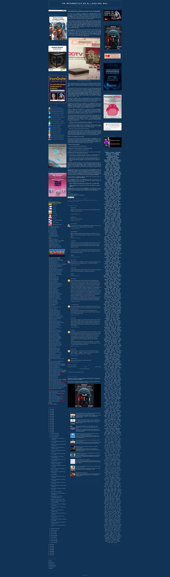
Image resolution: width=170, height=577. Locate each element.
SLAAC (110, 363)
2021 (51, 418)
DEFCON (116, 307)
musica (105, 433)
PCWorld (113, 226)
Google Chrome (108, 210)
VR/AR (116, 266)
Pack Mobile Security (53, 234)
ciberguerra (113, 224)
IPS (108, 441)
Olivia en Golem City (58, 266)
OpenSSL (114, 331)
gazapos (115, 529)
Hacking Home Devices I (58, 270)
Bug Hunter (55, 257)
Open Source (109, 200)
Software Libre (117, 212)
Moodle (115, 375)
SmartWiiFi (106, 512)
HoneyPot (110, 372)
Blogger (114, 287)
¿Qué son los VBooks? (53, 239)
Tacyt (115, 234)
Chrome (115, 230)
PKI (117, 331)
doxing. (114, 524)
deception (111, 393)
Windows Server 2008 (116, 346)
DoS (113, 337)
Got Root (54, 346)
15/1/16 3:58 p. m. (75, 327)
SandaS (119, 377)
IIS (111, 214)
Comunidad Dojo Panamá (57, 220)
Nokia (110, 446)
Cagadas (105, 397)
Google (109, 158)
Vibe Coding (109, 346)
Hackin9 (107, 401)
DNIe (109, 300)
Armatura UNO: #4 (56, 310)
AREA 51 (54, 217)
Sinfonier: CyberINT (56, 349)
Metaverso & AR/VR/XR (57, 274)
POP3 (120, 420)
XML (116, 392)
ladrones (105, 394)
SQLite (114, 310)
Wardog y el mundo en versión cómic (58, 499)
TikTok (115, 292)
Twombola (118, 515)
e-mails (106, 280)
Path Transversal (114, 446)
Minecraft (106, 498)
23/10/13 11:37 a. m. (75, 237)
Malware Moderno (56, 292)
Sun (105, 297)
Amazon (111, 228)
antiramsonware (118, 521)
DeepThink (118, 414)
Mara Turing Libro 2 (56, 296)
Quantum (118, 226)
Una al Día (54, 394)
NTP (112, 420)
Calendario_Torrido (108, 266)
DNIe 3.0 (114, 385)
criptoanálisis (115, 284)
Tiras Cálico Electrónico (57, 317)
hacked (118, 224)
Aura (115, 178)
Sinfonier (113, 269)
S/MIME (110, 377)
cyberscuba (73, 223)
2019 (51, 421)
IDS (115, 337)
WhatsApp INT (55, 282)
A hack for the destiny (57, 336)
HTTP (120, 228)
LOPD (107, 258)
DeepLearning (117, 262)
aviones (114, 406)
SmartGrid (118, 511)
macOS (107, 262)
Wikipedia (115, 379)
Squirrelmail (112, 451)
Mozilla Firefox (112, 271)
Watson (109, 517)
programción (114, 538)
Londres (114, 494)
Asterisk (107, 436)
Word (114, 455)
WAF (119, 332)
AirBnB (110, 411)
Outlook (114, 320)
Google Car (113, 398)
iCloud (109, 380)
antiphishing (109, 297)
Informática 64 (112, 281)
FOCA (114, 171)
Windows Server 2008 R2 (109, 455)
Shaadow (111, 424)
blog (119, 202)
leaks (110, 323)
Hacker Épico (55, 378)
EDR (115, 371)
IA (114, 155)
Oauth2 (114, 296)
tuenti (119, 284)
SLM (115, 327)
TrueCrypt (107, 392)
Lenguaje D (114, 493)
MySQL (118, 215)
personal (107, 175)
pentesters (111, 262)
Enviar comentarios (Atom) (78, 372)
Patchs (109, 389)
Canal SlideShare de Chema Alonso (57, 135)
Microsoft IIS (108, 403)
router (111, 410)
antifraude (119, 379)
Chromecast (107, 437)
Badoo (118, 471)
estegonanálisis (111, 407)
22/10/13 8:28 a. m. (75, 214)
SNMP (113, 377)
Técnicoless (117, 231)
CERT (112, 436)
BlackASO (114, 411)
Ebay (118, 437)
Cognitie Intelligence (118, 397)
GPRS (119, 213)
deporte (106, 341)
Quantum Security (56, 260)
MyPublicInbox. (112, 499)
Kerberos (105, 388)
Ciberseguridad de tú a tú (57, 284)
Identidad (115, 166)
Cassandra (118, 473)
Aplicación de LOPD (56, 400)
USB (106, 289)
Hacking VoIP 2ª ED (56, 375)
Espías (109, 415)
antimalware (114, 213)
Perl (112, 389)
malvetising (106, 534)
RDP (116, 301)
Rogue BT (118, 449)
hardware (111, 192)
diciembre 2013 (54, 433)
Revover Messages (112, 507)
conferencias (115, 158)
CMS (110, 336)
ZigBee (114, 521)
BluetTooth (117, 472)
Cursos (108, 162)
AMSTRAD (107, 294)
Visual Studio (110, 322)
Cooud (107, 476)
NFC (114, 291)
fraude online (113, 222)
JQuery (115, 490)
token (112, 237)
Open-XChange (110, 503)
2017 (51, 424)
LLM (114, 165)
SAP (112, 423)
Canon (118, 436)
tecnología (116, 304)
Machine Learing (118, 495)
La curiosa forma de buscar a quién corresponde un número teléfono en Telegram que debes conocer (87, 434)
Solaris (116, 512)
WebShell (118, 517)
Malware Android (56, 350)
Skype (119, 301)
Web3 (113, 183)
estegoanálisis (107, 318)
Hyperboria (119, 416)
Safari (110, 332)
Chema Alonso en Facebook (56, 129)
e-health (119, 322)
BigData (111, 188)
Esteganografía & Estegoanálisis (59, 363)
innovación (108, 187)
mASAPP (115, 380)
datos (116, 252)
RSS (111, 267)
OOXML (109, 239)
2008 (51, 551)
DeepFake (115, 361)
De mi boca (117, 476)
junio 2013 (53, 533)
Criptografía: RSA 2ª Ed (57, 371)
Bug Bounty (55, 300)
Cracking (75, 200)
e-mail (118, 175)
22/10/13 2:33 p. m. (75, 228)
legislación (114, 258)
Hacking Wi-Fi (55, 301)
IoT (120, 206)
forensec (109, 528)
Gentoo (106, 416)
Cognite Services (111, 397)
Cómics (106, 177)
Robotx (117, 507)
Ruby (117, 288)
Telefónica (118, 160)
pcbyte (72, 330)
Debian (107, 285)
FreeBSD (107, 481)
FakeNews (110, 248)
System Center (116, 425)
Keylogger (118, 442)
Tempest (106, 322)
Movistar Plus (108, 252)
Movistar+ (110, 249)
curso (118, 254)
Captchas (115, 280)
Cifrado (105, 193)
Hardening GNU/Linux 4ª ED (58, 370)
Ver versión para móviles (84, 368)
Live (109, 402)
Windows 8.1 (109, 311)
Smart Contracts (108, 302)
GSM (119, 270)
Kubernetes (55, 288)
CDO (118, 258)
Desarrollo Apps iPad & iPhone (58, 383)
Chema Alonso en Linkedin (55, 131)
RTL (120, 421)
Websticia (117, 315)
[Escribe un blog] (69, 197)
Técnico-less (109, 235)
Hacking (107, 152)
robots (117, 241)
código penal (108, 458)
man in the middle (118, 432)
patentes (108, 350)
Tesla (105, 379)
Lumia (117, 494)
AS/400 (106, 467)
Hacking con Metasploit (57, 331)
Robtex (110, 423)
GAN (105, 305)
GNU (109, 344)
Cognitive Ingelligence (116, 359)
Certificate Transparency (109, 412)
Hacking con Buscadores (57, 393)
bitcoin (114, 195)
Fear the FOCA (53, 228)
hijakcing (117, 530)
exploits (110, 232)
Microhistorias (55, 376)
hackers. (118, 529)
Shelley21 (73, 259)
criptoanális (106, 524)
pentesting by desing (108, 381)
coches (115, 322)
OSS (108, 502)
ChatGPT (114, 175)
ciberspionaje (107, 349)
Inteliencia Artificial (107, 489)
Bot (112, 323)
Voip (118, 259)
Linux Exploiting (56, 366)
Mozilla (118, 375)
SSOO (119, 450)
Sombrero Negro (56, 289)
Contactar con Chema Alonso (56, 108)
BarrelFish (105, 472)
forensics (107, 272)
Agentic (105, 248)
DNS (117, 206)
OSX (115, 420)
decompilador (112, 458)
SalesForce (118, 423)
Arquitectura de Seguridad (58, 269)
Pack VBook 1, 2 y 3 (53, 243)
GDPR (111, 291)
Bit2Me (115, 245)
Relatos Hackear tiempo (57, 293)
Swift (118, 451)
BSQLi (110, 307)
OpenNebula (119, 503)
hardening (86, 200)
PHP (110, 215)
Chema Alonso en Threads (55, 119)
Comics (111, 167)
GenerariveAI (112, 481)
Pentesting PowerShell (57, 354)
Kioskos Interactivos (116, 372)
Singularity (105, 425)
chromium (113, 429)
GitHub (108, 275)
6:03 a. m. (85, 198)
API (117, 263)
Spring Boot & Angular (57, 325)
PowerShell (106, 188)
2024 (51, 412)
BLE (107, 300)
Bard (116, 272)
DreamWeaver (112, 477)
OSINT (54, 305)
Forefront (108, 319)
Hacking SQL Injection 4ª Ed (58, 385)
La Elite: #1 (55, 308)
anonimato (108, 245)
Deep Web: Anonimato (57, 352)
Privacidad (94, 200)
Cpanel (115, 412)
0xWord (49, 560)
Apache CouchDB (108, 468)
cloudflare (107, 222)
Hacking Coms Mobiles (57, 388)
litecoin (109, 394)
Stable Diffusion (116, 354)
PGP (111, 288)
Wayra (114, 223)
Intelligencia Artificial (110, 490)
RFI (107, 345)
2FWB (107, 358)
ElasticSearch (118, 477)
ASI (108, 467)
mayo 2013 (53, 535)
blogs (106, 208)
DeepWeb (118, 318)
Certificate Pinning (113, 342)
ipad (110, 199)
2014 (51, 430)
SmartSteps (107, 451)
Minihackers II (56, 261)
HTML (106, 269)
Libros (113, 160)
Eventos (112, 152)
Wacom (106, 517)
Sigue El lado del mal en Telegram (57, 113)
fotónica (116, 407)
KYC (115, 442)
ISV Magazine (112, 441)
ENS (118, 287)
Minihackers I (55, 262)
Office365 (118, 291)
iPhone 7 (119, 460)
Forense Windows (55, 401)
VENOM (116, 516)
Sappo (113, 363)
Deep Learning (109, 191)
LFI (119, 337)
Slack (109, 425)
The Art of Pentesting (57, 273)
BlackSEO (116, 265)
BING (119, 201)
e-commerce (112, 289)
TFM (120, 425)
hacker (114, 274)
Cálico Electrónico (53, 231)
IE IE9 (117, 200)
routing (114, 410)
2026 (51, 409)
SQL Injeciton (114, 450)
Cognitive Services (115, 187)
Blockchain (117, 186)
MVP (111, 319)
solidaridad (107, 464)
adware (117, 249)
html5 (115, 333)
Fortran (119, 480)
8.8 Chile (54, 206)
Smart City (115, 345)
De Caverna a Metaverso (57, 283)
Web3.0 (114, 392)
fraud (105, 460)
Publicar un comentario (72, 364)
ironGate (115, 533)
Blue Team (118, 289)
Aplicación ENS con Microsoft (58, 387)
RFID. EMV (116, 506)
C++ (120, 472)
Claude (116, 236)
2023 (51, 414)
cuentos (119, 297)
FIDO (105, 480)
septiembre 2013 (54, 528)
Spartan (119, 512)
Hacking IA (55, 258)
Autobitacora (73, 358)
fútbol (119, 349)
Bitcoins (115, 202)
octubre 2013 (53, 436)
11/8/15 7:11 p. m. (75, 315)
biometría (117, 235)
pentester (117, 256)
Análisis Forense (56, 332)
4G (106, 342)
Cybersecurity (114, 276)
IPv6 (116, 201)
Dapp (109, 414)
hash (119, 407)
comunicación (118, 406)
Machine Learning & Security (58, 322)
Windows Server (108, 195)
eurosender (119, 525)
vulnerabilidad (106, 411)
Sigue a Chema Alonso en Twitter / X (58, 123)
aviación (110, 406)
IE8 (113, 401)
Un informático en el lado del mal (85, 3)
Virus (105, 311)
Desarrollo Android (56, 372)
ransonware (118, 463)
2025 (51, 411)
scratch (119, 357)
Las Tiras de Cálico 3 (57, 271)
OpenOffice (118, 283)
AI (112, 155)
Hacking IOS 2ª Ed (56, 367)
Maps (109, 388)
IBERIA (118, 486)
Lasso (119, 401)
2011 (51, 546)
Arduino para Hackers (57, 321)
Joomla (117, 281)
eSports (105, 432)
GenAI (110, 166)
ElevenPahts (118, 329)
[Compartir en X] (71, 197)
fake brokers (118, 459)
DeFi (120, 307)
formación (107, 161)
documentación (107, 261)
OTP (114, 301)
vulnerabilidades (109, 287)
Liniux (107, 494)
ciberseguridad (109, 157)
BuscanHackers (110, 384)
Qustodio (117, 447)
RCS (120, 447)
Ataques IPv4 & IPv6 (57, 245)
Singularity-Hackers (52, 565)
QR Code (118, 376)
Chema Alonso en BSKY (55, 127)
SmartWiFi (107, 274)
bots (115, 241)
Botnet (111, 257)
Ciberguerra (55, 268)
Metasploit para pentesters (59, 379)
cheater (109, 429)
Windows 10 (117, 209)
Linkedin (107, 271)
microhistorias (108, 226)
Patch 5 (114, 504)
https (114, 232)
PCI (117, 420)
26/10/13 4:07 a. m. (75, 301)
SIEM (106, 508)
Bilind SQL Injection (111, 472)
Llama (115, 244)
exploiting (115, 205)
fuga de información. (117, 528)
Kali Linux (115, 240)
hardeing (106, 530)
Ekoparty (54, 211)
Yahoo (110, 276)
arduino (110, 284)
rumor (111, 539)
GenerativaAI (107, 482)
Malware (117, 162)
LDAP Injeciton (106, 493)
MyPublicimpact (51, 563)
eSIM (110, 459)
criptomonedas (113, 196)
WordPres (110, 521)
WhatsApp (111, 178)
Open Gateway (116, 278)
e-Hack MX (54, 215)
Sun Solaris (113, 302)
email (116, 349)
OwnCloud (111, 504)
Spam (109, 183)
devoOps (117, 458)
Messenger (109, 305)
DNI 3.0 (113, 476)
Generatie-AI (116, 438)
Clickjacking (114, 336)
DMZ (118, 336)
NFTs (113, 252)
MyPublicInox (118, 499)
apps (118, 243)
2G (118, 368)
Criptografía (117, 183)
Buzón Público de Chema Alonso (57, 111)
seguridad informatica (116, 539)
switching (117, 394)
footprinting (117, 253)
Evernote (105, 438)
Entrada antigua (98, 366)
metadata (114, 215)
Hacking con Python (56, 357)
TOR (105, 247)
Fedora (119, 415)
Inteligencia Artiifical (111, 442)
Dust (108, 267)
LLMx (110, 493)
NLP (107, 446)
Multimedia (107, 320)
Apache (111, 204)
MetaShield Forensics (117, 402)
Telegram (107, 230)
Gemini (106, 209)
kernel (109, 304)
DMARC (110, 385)
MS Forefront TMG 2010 (56, 398)
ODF (113, 253)
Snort (109, 512)
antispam (119, 279)
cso (108, 367)
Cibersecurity (118, 384)
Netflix (113, 305)
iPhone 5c (115, 460)
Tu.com (114, 275)
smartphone (106, 244)
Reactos (106, 423)
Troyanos (112, 231)
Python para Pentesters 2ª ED (58, 358)
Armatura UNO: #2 (56, 313)
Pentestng (119, 446)
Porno (115, 362)
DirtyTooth (107, 291)
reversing (113, 263)
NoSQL (115, 376)
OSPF (105, 502)
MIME (108, 495)
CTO (114, 384)
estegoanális (114, 459)
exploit (114, 200)
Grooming (106, 372)
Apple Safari (113, 329)
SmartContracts (111, 219)
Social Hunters (55, 287)
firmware (106, 528)
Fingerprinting (117, 167)
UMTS (113, 364)
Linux (119, 166)
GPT (113, 208)
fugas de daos (107, 529)
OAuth (117, 305)
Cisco (114, 351)
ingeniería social (114, 293)
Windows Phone (114, 340)
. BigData (118, 464)
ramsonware (118, 538)
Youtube (106, 199)
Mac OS (113, 495)
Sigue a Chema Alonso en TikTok (57, 115)
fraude (115, 188)
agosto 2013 (53, 530)
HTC (107, 485)
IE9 (109, 314)
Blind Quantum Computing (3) (81, 472)
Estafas (118, 178)
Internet (107, 170)
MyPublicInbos (107, 499)
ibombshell (115, 341)
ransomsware (107, 410)
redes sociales (108, 213)
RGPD (105, 507)
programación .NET (109, 270)
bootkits (106, 380)
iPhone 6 (113, 432)
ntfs (116, 534)
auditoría (109, 180)
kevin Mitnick (113, 328)
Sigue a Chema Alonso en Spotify (57, 121)
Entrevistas (110, 174)
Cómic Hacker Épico (56, 356)
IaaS (115, 441)
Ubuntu (108, 221)
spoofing (118, 217)
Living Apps (111, 209)
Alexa (112, 265)
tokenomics (106, 204)
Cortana (107, 385)
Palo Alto (105, 421)
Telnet (110, 515)
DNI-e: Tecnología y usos (57, 396)
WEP (106, 454)
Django (105, 415)
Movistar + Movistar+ (112, 498)
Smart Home (107, 306)
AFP (120, 433)
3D (111, 318)
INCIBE (106, 441)
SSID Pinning (118, 508)
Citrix (116, 227)
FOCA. (108, 480)
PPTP (120, 353)
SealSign (118, 320)
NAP (105, 446)
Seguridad (119, 310)
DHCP (106, 414)
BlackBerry (107, 359)
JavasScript (119, 490)
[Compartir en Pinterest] (73, 197)
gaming (111, 230)
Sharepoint (119, 327)
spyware (118, 328)
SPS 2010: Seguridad (56, 397)
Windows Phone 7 (111, 520)
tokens (116, 199)
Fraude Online (55, 392)
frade (112, 528)
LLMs (111, 173)
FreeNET (111, 438)
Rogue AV (114, 449)
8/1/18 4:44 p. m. (75, 355)
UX (109, 379)
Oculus (113, 502)
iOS (110, 175)
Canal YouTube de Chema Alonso (57, 137)
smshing (117, 433)
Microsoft (108, 179)
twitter (106, 183)
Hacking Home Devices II (58, 265)
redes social (107, 539)
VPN (115, 259)
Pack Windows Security (53, 235)
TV (112, 332)
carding (108, 366)
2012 (51, 544)
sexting (112, 304)
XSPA (114, 355)
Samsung (111, 354)
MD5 (105, 495)
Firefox (110, 206)
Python (113, 180)
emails (111, 525)
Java (109, 234)
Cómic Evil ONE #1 (56, 323)
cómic (112, 259)
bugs (119, 192)
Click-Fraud (118, 351)
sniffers (117, 285)
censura (112, 366)
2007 (51, 553)
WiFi (114, 191)
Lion (117, 344)
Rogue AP (106, 377)
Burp (109, 436)
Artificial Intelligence (115, 164)
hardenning (110, 530)
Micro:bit (109, 420)
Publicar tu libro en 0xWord (53, 201)
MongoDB (116, 388)
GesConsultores (112, 482)
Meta (112, 314)
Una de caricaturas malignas (56, 491)
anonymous (117, 348)
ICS (114, 344)
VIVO (112, 379)
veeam (112, 542)
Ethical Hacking (56, 244)
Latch (111, 165)
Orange (112, 403)
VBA (113, 516)
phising (114, 463)
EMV (110, 398)
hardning (114, 530)
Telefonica (106, 364)
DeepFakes (118, 197)
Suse (112, 425)
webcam (77, 201)
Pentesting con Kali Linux (57, 369)
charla (114, 254)
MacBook (110, 331)
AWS (106, 335)
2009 (51, 549)
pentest (107, 165)
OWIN (110, 502)
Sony (119, 390)
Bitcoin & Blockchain (57, 341)
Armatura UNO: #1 (56, 314)
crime (106, 407)
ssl (120, 241)
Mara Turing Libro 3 (56, 295)
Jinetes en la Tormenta (57, 299)
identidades (107, 533)
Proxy (109, 241)
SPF (112, 292)
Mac (110, 258)
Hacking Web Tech (56, 348)
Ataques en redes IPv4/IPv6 (58, 384)
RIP (107, 507)
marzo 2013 (53, 538)
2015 (51, 428)
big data (106, 184)
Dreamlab (54, 209)
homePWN (111, 460)
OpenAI (112, 218)
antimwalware (118, 455)
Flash (109, 438)
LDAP (108, 237)
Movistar (117, 191)
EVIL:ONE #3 (55, 302)
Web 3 (115, 517)
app (112, 297)
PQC (119, 305)
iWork (112, 380)
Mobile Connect (116, 319)
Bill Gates (117, 358)
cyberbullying (106, 333)
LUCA (106, 178)
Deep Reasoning (107, 309)
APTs (120, 394)
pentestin (119, 380)
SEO (110, 263)
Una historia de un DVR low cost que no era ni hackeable (84, 11)
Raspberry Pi (55, 304)
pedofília (119, 534)
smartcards (113, 433)
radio (106, 234)
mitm (115, 184)
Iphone (106, 166)
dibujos (112, 247)
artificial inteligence (118, 428)
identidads (111, 533)
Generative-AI (117, 177)
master (119, 341)
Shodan (114, 214)
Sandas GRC (112, 390)
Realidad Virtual (107, 327)
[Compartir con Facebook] (72, 197)
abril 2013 (53, 537)
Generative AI (107, 201)
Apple (111, 169)
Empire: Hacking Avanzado (58, 315)
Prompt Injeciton (111, 506)
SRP (114, 508)
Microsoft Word (110, 375)
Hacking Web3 (55, 278)
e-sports (111, 333)
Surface (116, 451)
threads (111, 464)
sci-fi (109, 298)
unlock (109, 542)
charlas (112, 162)
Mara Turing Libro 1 (56, 297)
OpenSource (106, 279)
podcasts (106, 206)
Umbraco (110, 516)
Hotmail (119, 276)
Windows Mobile (107, 340)
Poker (109, 421)
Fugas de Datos (112, 250)
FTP (113, 324)
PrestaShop (107, 390)
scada (119, 293)
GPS (109, 214)
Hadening (115, 485)
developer (112, 227)
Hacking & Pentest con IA (58, 264)
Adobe (109, 335)
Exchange (112, 415)
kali (116, 221)
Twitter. (115, 515)
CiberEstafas (55, 291)
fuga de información (117, 257)
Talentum (118, 234)
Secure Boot (107, 424)
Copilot (112, 371)
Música (119, 184)
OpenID (114, 503)
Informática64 (109, 278)
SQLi (110, 269)
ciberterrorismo (107, 328)
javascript (118, 223)
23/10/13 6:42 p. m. (75, 256)
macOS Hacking (56, 340)
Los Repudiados (54, 474)
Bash (105, 384)
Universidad (106, 173)
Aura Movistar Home (113, 471)
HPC (105, 485)
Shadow (115, 424)
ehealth (106, 323)
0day (110, 280)
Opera (118, 314)
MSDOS (105, 331)
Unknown (72, 278)
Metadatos (116, 173)
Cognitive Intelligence (109, 186)
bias (108, 289)
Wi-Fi (111, 355)
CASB (106, 473)
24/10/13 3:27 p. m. (75, 275)
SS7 (115, 423)
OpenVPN (105, 389)
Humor (90, 200)
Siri (116, 269)
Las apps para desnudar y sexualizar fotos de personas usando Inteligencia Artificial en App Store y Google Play (88, 414)
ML (111, 275)
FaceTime (118, 385)
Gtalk (109, 416)
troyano (115, 270)
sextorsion (119, 333)
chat (119, 269)
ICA (117, 353)
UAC (113, 235)
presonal (118, 537)
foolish (106, 298)
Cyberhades (50, 568)
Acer (111, 467)
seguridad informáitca (116, 381)
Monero (112, 388)
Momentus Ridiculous (108, 296)
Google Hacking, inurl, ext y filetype (83, 459)
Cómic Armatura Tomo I (57, 327)
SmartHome (114, 239)
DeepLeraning (107, 477)
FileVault (111, 480)
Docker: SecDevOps (56, 330)
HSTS (111, 353)
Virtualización (107, 355)
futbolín (112, 529)
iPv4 (117, 222)
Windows (107, 167)
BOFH (113, 358)
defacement (112, 367)
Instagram (118, 250)
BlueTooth (116, 228)
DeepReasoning (108, 337)
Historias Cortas (56, 277)
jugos (119, 533)
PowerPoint (113, 421)
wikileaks (118, 267)
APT (114, 237)
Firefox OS (115, 480)
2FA (118, 196)
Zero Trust (106, 406)
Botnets (107, 243)
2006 (51, 554)
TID (114, 249)
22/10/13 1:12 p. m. (75, 220)
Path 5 (114, 288)
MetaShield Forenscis (112, 419)
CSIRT (109, 473)
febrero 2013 (53, 540)
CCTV (118, 411)
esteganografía (118, 247)
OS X (115, 314)
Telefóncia (106, 515)
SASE (120, 507)
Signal (119, 424)
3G (112, 280)
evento (112, 313)
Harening (119, 485)
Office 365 (119, 296)
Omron (116, 502)
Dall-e (113, 437)
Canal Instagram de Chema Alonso (57, 139)
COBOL (115, 436)
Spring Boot (55, 319)
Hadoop (114, 353)
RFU (119, 506)
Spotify (111, 279)
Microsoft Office (112, 283)
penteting (108, 433)
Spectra (118, 171)
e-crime (112, 221)
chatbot (108, 247)
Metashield (106, 283)
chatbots (115, 297)
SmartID (119, 345)
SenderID (111, 345)
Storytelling (55, 280)
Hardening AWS (56, 279)
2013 (51, 431)
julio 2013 (53, 532)
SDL (111, 450)
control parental (107, 313)
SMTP (107, 354)
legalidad (106, 250)
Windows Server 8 (117, 520)
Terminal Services (113, 243)
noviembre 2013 (54, 435)
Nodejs (120, 388)
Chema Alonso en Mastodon (56, 125)
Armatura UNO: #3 (56, 312)
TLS (105, 346)
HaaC (112, 344)
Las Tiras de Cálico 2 (57, 286)
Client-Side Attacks (56, 335)
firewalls (119, 393)
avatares (119, 340)
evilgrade (109, 432)
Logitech (110, 494)
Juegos (112, 201)
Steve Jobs (113, 315)
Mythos (112, 376)
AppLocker (118, 468)
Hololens (105, 486)
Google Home (114, 309)
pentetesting (107, 537)
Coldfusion (106, 398)
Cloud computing (117, 204)
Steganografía (118, 363)
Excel (111, 240)
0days (117, 350)
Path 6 (115, 403)
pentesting (108, 155)
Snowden (112, 512)
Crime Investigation (56, 339)
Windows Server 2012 (57, 380)
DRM (111, 437)
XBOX (115, 279)
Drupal (119, 361)
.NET (106, 214)
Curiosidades (80, 200)
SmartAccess (110, 511)
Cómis (110, 476)
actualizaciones (106, 428)
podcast (109, 208)
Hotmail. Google (110, 486)
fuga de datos (118, 208)
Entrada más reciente (72, 366)
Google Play (107, 218)
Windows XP (107, 224)
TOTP (111, 254)
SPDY (112, 508)
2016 (51, 426)
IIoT (120, 486)
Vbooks (115, 332)
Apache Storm (113, 468)
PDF (112, 241)
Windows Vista (111, 193)
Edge (107, 314)
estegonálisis (114, 525)
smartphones (118, 410)
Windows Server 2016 (57, 247)
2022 (51, 416)
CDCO (107, 371)
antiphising (112, 428)
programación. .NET (108, 538)
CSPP (113, 294)
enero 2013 (53, 542)
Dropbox (105, 344)
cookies (112, 349)
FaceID (118, 371)
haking (108, 460)
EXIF (116, 437)
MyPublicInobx (118, 445)
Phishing (107, 192)
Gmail (114, 206)
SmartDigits (114, 511)
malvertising (113, 394)
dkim (119, 292)
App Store (108, 329)
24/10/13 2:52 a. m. (75, 264)
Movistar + (115, 210)
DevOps (111, 285)
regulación (107, 368)
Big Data (54, 275)
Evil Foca (119, 245)
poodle (115, 537)
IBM (113, 266)
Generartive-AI (117, 481)
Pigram (115, 389)
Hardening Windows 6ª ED (57, 391)
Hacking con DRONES (57, 337)
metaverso (118, 232)
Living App (106, 228)
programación (112, 197)
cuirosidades (110, 524)
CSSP (114, 473)
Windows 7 (106, 197)
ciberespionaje (109, 205)
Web (112, 517)
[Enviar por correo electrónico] (68, 197)
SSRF (116, 377)
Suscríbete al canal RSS (55, 133)
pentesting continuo (113, 357)
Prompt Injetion (112, 447)
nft (118, 252)
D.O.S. (113, 307)
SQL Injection (115, 182)
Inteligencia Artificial (112, 156)
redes (117, 180)
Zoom (108, 393)
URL (107, 516)
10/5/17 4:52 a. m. (75, 346)
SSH (120, 288)
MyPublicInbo (118, 498)
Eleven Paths (95, 14)
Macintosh (106, 419)
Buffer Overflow (110, 351)
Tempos (110, 171)
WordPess (106, 521)
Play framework (106, 447)
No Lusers (112, 170)
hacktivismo (118, 261)
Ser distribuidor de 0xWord (53, 226)
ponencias (111, 537)
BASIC (110, 358)
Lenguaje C (106, 402)
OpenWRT (106, 504)
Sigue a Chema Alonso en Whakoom (58, 117)
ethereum (113, 261)
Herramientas (118, 193)
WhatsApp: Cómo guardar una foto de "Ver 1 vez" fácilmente (87, 419)
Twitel (111, 274)
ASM (108, 342)
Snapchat (116, 390)
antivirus (106, 284)
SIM (111, 310)
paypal (119, 367)
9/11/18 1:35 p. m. (75, 362)
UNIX (107, 379)
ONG (109, 310)
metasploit (111, 184)
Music (120, 344)
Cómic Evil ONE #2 (57, 318)
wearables (114, 464)
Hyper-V (114, 416)
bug (119, 182)
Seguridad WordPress (57, 345)
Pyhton (118, 403)
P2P (118, 272)
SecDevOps (108, 315)
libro (118, 205)
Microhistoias (113, 445)
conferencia (106, 227)
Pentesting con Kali (57, 240)
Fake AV (116, 415)
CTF (109, 371)
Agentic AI (112, 272)
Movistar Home (117, 190)
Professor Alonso (53, 230)
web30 (115, 368)
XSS (113, 199)
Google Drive (118, 398)
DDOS (114, 318)
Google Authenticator (115, 300)
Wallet (116, 364)
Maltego (112, 402)
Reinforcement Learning (108, 449)
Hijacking (111, 244)
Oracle (116, 218)
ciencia (105, 367)
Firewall (114, 248)
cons (119, 210)
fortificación (110, 212)
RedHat (112, 327)
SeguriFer (72, 349)
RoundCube (107, 450)
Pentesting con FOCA (57, 365)
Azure (111, 245)
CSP (112, 473)
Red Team (55, 328)
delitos (116, 367)
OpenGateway (108, 292)
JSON (116, 401)
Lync (120, 494)
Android (107, 169)
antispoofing (118, 355)
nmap (105, 350)
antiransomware (113, 306)
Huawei (114, 486)
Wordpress (107, 217)
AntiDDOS (113, 335)
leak (120, 222)
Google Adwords (118, 482)
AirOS (113, 467)
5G (119, 368)
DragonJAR (54, 204)
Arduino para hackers (57, 241)
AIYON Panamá (55, 222)
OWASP (111, 320)
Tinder (110, 364)
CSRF (120, 304)
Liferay (118, 493)
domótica (110, 341)
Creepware (118, 412)
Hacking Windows (56, 334)
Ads (105, 329)
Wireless (117, 219)
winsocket (115, 542)
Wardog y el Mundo (56, 374)
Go (105, 362)
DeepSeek (108, 259)
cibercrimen (111, 190)
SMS (106, 212)
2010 (51, 548)
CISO (110, 294)
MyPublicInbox (51, 562)
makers (112, 256)
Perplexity (106, 263)
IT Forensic (54, 213)
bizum (107, 429)
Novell (112, 362)
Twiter (112, 515)
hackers (117, 165)
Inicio (85, 366)
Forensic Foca (117, 324)
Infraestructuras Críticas (57, 344)
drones (109, 293)
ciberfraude (118, 429)
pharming (111, 463)
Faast (119, 227)
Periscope (118, 504)
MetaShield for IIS (107, 445)
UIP (105, 516)
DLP (118, 342)
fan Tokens (112, 236)
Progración (106, 506)
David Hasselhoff (117, 313)
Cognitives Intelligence (108, 361)
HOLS (111, 416)
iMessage (107, 357)
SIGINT (109, 508)
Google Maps (106, 353)
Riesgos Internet (56, 326)
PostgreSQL (119, 389)
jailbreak (106, 215)
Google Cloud (118, 294)
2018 (51, 423)
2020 (51, 419)
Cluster (54, 353)
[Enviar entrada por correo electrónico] (87, 198)
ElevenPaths (113, 161)
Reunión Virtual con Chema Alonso (57, 109)
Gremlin (108, 362)
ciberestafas (107, 236)
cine (120, 249)
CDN (120, 411)
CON (119, 199)
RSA (114, 285)
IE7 (117, 337)
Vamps (111, 392)
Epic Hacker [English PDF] (58, 361)
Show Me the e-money (57, 306)
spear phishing (113, 298)
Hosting (110, 401)
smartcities (113, 350)
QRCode (117, 421)
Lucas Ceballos (74, 304)
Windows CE (110, 454)
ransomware (106, 257)
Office (112, 234)
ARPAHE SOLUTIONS (56, 224)
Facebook (111, 177)
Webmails (118, 271)
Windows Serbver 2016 (116, 454)
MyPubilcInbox (107, 376)
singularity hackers (107, 253)
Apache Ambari (117, 467)
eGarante (115, 393)
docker (106, 232)
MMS (110, 495)
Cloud (106, 223)
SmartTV (110, 223)
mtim (114, 534)
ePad (117, 524)
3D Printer (119, 298)
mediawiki (110, 534)
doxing (105, 293)
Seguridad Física (71, 201)
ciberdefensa (117, 366)
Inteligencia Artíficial (114, 489)
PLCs (105, 345)
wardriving (111, 368)
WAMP (119, 516)
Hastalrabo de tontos (108, 301)
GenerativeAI (108, 182)
